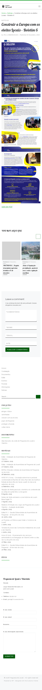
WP (13, 680)
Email (9, 335)
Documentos (6, 374)
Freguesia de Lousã (16, 678)
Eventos (4, 381)
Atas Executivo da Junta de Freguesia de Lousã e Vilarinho (18, 442)
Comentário (13, 312)
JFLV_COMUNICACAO (10, 35)
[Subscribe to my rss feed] (2, 2)
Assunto (6, 624)
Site (8, 343)
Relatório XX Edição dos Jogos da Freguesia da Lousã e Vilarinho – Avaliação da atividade (20, 506)
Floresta (4, 384)
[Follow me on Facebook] (5, 2)
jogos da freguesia (8, 421)
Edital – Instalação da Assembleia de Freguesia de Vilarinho (18, 458)
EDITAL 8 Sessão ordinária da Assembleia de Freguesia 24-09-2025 (20, 471)
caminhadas (5, 414)
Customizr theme (32, 680)
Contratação (5, 371)
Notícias (10, 13)
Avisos (4, 368)
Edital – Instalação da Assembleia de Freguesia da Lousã (21, 464)
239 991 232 (12, 596)
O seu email (7, 617)
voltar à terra (6, 427)
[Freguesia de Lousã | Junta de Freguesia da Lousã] (7, 6)
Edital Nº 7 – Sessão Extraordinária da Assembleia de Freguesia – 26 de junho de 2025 (19, 514)
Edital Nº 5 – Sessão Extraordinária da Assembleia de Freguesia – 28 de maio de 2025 (19, 546)
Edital (3, 377)
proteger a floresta (8, 424)
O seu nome (7, 609)
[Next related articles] (38, 236)
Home (4, 13)
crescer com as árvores (10, 418)
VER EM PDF (7, 207)
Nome (9, 327)
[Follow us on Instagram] (8, 2)
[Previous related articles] (33, 236)
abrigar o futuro (7, 411)
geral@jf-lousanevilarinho (15, 599)
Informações (6, 387)
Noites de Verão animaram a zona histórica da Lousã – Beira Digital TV (20, 498)
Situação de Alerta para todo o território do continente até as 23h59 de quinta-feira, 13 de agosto (21, 491)
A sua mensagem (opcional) (13, 631)
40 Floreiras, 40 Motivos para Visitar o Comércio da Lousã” (19, 521)
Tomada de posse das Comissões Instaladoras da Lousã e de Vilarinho (21, 529)
